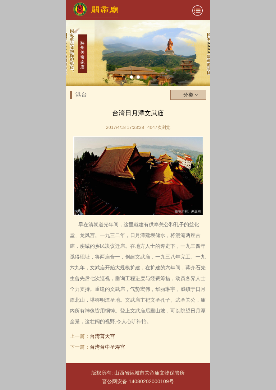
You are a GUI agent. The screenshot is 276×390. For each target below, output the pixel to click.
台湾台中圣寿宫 (107, 347)
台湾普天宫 (102, 336)
